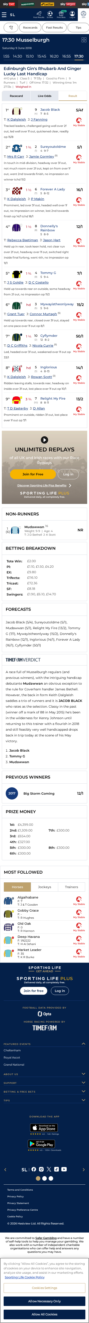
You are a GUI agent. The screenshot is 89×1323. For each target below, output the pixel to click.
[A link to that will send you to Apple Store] (44, 1130)
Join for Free (33, 474)
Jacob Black (50, 110)
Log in (68, 474)
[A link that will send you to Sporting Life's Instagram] (41, 1169)
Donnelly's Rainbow (49, 228)
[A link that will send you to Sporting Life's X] (49, 1169)
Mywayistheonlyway (57, 304)
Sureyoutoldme (53, 147)
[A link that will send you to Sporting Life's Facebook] (34, 1169)
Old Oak (24, 924)
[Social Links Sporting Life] (38, 1178)
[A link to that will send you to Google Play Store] (44, 1146)
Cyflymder (49, 336)
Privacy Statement (18, 1203)
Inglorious (48, 367)
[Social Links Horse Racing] (44, 1178)
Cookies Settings (44, 1288)
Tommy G (48, 273)
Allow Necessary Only (44, 1301)
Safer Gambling (46, 1238)
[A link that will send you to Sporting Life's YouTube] (64, 1169)
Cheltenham (12, 1050)
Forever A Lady (52, 189)
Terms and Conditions (20, 1189)
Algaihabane (28, 897)
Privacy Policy (15, 1196)
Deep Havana (29, 937)
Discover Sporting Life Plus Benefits (41, 485)
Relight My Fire (52, 398)
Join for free (34, 991)
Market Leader (30, 950)
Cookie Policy (15, 1216)
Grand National (14, 1064)
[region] (44, 1290)
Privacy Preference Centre (22, 1209)
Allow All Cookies (44, 1314)
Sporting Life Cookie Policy (24, 1277)
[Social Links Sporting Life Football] (51, 1178)
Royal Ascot (12, 1057)
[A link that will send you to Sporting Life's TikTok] (56, 1169)
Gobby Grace (28, 910)
